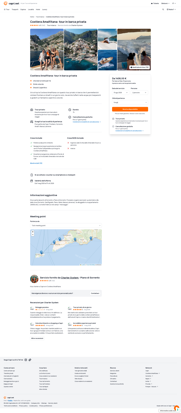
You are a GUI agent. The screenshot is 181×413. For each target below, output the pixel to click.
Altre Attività (43, 389)
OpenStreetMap (91, 265)
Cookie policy (33, 406)
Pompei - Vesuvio (151, 386)
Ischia (147, 381)
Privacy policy (23, 406)
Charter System (70, 277)
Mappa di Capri (8, 384)
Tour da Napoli (43, 386)
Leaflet (83, 265)
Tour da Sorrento (44, 381)
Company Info (35, 403)
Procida (148, 384)
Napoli (147, 379)
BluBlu (10, 400)
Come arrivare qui (9, 371)
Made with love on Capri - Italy (166, 406)
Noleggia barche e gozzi (11, 381)
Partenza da (34, 221)
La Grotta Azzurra (44, 373)
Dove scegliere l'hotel (81, 376)
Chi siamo (113, 379)
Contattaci (113, 381)
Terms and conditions (10, 406)
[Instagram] (25, 359)
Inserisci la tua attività (117, 384)
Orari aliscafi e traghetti (11, 376)
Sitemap (44, 403)
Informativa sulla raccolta (169, 411)
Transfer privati (8, 373)
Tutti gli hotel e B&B (81, 371)
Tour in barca (43, 379)
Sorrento (148, 376)
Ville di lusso (78, 379)
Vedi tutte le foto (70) (141, 67)
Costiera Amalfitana (152, 373)
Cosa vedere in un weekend (48, 376)
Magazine (113, 373)
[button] (41, 252)
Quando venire (8, 386)
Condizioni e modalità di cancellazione (86, 122)
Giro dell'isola (43, 371)
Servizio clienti (114, 371)
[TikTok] (29, 359)
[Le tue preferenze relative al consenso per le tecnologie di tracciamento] (177, 409)
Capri (147, 371)
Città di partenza (118, 98)
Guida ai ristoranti (80, 373)
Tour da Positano (44, 384)
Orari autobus (8, 379)
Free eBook (113, 376)
